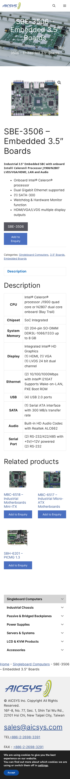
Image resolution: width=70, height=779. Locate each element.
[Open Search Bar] (54, 6)
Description (16, 271)
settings (43, 765)
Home (9, 48)
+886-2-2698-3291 (28, 747)
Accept (11, 772)
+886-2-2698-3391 (25, 737)
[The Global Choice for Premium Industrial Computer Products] (11, 6)
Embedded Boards (15, 258)
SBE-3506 (16, 226)
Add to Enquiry (15, 239)
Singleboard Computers (35, 48)
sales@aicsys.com (33, 727)
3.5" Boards (57, 254)
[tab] (35, 271)
